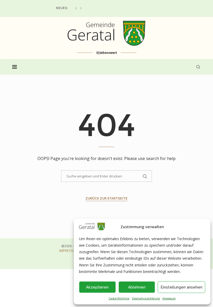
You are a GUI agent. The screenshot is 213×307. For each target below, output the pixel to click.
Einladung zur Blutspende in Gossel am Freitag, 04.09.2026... (107, 8)
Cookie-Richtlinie (119, 298)
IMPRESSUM (68, 250)
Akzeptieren (97, 287)
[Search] (198, 66)
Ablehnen (136, 287)
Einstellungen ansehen (181, 287)
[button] (76, 8)
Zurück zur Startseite (106, 198)
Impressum (169, 298)
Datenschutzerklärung (146, 298)
